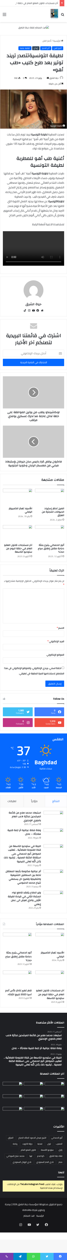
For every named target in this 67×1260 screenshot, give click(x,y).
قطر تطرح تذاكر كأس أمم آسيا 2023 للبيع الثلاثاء (18, 992)
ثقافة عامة (25, 48)
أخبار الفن (46, 41)
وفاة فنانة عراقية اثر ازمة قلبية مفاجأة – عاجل (24, 832)
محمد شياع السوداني (15, 1156)
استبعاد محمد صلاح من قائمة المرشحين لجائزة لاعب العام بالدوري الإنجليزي (25, 816)
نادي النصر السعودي (45, 1162)
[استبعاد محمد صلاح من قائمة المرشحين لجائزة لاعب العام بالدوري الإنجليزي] (53, 817)
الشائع (55, 801)
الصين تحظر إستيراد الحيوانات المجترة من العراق (53, 512)
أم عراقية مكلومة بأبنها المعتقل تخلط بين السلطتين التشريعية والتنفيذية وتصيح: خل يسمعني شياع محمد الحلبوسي (23, 877)
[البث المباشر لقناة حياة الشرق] (33, 28)
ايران (49, 1144)
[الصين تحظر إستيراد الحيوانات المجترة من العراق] (49, 497)
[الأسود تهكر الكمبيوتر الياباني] (17, 497)
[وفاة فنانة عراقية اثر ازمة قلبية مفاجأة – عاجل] (53, 835)
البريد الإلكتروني (56, 641)
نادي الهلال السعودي (22, 1162)
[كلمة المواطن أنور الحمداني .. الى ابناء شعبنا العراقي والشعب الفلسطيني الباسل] (33, 1112)
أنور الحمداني (56, 1138)
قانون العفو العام (28, 1150)
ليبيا (30, 1156)
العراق (10, 1138)
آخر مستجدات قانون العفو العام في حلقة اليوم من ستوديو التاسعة (18, 548)
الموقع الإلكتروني (55, 655)
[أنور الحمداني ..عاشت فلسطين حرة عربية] (54, 1112)
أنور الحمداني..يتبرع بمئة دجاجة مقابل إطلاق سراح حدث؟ (51, 548)
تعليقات (12, 801)
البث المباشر (28, 1216)
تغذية (40, 1144)
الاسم (60, 628)
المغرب (59, 1144)
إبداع (36, 48)
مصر (60, 1162)
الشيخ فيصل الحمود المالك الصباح (32, 1138)
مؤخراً (34, 801)
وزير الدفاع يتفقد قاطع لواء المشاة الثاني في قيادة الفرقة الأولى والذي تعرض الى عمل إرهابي (24, 898)
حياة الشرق (54, 78)
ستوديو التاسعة (47, 1150)
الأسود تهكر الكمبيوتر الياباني (20, 510)
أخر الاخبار (45, 48)
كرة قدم (40, 1156)
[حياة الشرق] (54, 14)
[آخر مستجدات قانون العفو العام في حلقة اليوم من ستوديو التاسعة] (17, 533)
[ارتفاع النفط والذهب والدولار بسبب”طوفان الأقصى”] (12, 1112)
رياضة (15, 1144)
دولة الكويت (28, 1144)
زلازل (60, 1150)
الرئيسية (57, 41)
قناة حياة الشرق (55, 1156)
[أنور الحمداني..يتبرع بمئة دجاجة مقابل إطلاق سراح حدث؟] (49, 533)
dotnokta (26, 1210)
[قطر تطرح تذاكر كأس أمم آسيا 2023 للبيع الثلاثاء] (17, 979)
